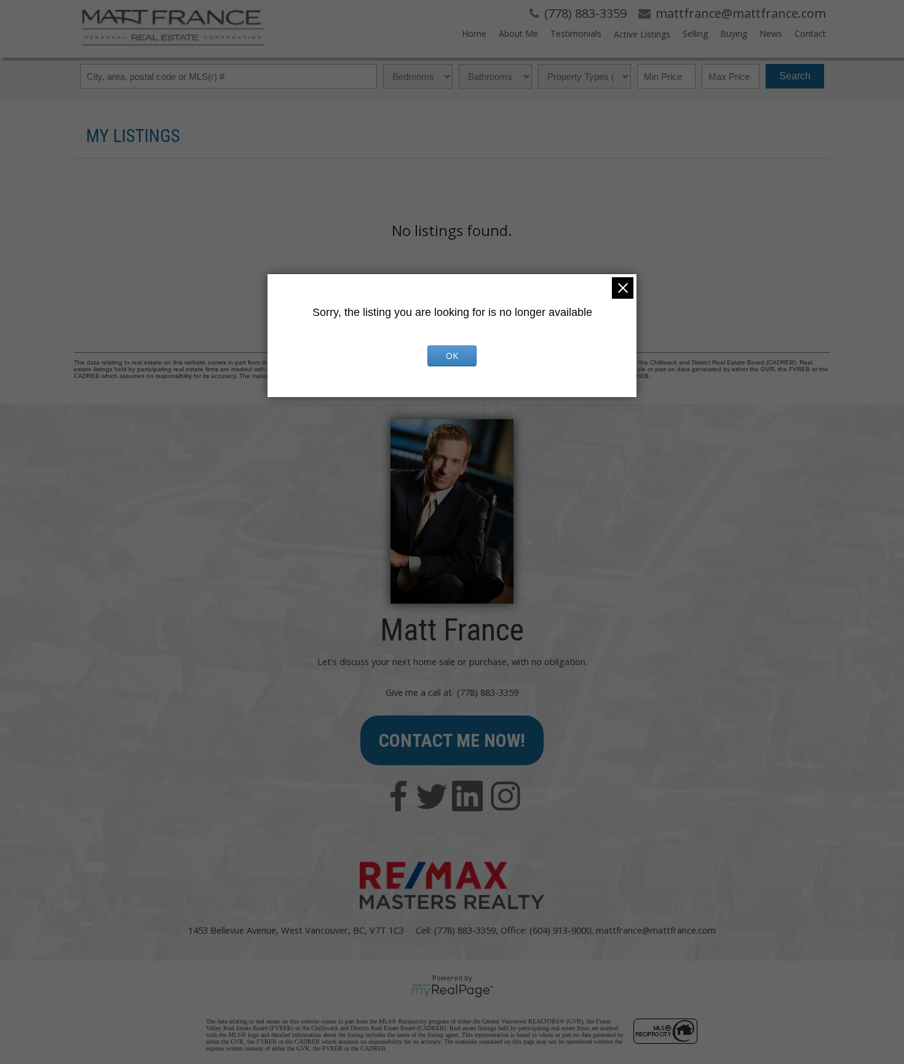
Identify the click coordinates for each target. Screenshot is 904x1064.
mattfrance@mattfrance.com (656, 930)
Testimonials (575, 33)
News (770, 33)
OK (452, 355)
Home (474, 33)
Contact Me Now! (452, 740)
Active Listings (642, 34)
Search (795, 76)
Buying (733, 33)
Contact (810, 33)
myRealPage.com (452, 990)
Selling (695, 33)
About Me (518, 33)
